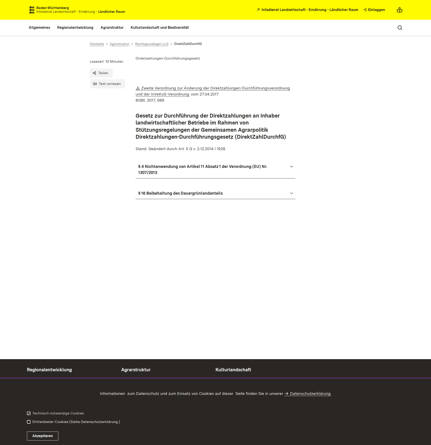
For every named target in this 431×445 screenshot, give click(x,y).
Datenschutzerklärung (310, 393)
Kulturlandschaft (233, 369)
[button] (101, 73)
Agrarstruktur (136, 369)
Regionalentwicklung (49, 369)
